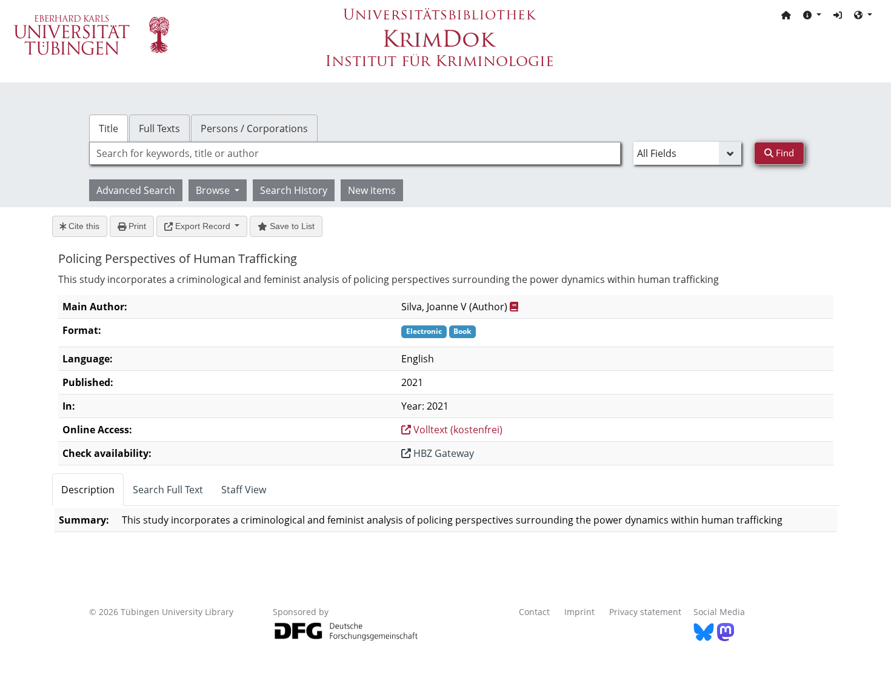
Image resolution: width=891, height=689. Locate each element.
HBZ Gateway (442, 453)
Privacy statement (645, 611)
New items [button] (372, 190)
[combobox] (355, 153)
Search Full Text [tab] (168, 489)
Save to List (291, 226)
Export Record (203, 226)
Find (783, 153)
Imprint (579, 611)
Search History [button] (293, 190)
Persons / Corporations (254, 128)
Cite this (82, 226)
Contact (534, 611)
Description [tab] (88, 489)
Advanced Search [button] (135, 190)
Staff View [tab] (243, 489)
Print (136, 226)
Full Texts (159, 128)
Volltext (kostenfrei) (456, 429)
